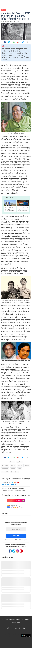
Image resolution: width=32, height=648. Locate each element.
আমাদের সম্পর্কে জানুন (10, 620)
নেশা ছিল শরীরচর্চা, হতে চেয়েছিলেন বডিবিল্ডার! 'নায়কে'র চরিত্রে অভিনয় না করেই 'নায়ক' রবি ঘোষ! (14, 271)
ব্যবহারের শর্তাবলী (16, 622)
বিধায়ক (27, 465)
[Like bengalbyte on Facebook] (10, 551)
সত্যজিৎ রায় (14, 82)
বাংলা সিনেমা (19, 462)
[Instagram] (15, 482)
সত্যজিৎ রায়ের (15, 230)
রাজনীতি (13, 465)
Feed (23, 620)
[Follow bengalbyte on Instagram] (17, 551)
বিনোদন (3, 10)
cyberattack (21, 488)
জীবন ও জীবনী (14, 472)
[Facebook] (9, 482)
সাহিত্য (19, 469)
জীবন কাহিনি (5, 472)
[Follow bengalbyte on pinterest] (21, 551)
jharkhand (14, 488)
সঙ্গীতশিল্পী (13, 469)
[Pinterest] (18, 482)
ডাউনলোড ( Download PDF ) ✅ (16, 500)
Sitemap (27, 620)
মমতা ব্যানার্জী (5, 465)
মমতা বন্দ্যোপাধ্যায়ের (8, 370)
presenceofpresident (8, 490)
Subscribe (16, 536)
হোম (2, 620)
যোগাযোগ (18, 620)
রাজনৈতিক (9, 367)
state (23, 490)
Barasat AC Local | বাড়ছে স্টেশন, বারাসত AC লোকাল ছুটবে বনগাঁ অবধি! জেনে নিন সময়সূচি (10, 210)
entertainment (18, 490)
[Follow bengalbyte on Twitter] (13, 551)
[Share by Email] (18, 42)
